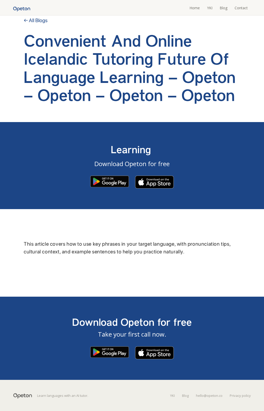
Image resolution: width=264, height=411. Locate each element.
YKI (209, 7)
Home (194, 7)
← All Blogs (35, 20)
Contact (241, 7)
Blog (223, 7)
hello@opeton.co (209, 395)
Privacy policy (240, 395)
